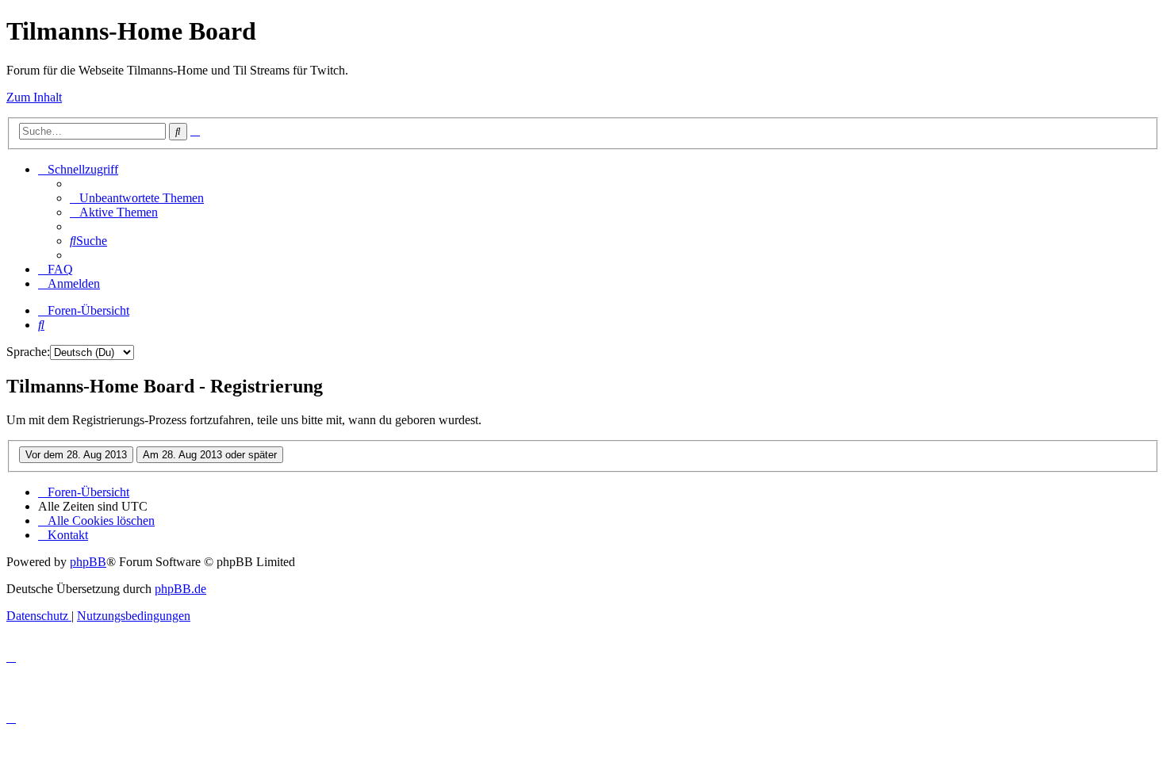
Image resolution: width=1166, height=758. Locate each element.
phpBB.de (180, 588)
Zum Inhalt (34, 97)
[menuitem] (137, 198)
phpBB (88, 561)
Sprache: (28, 351)
